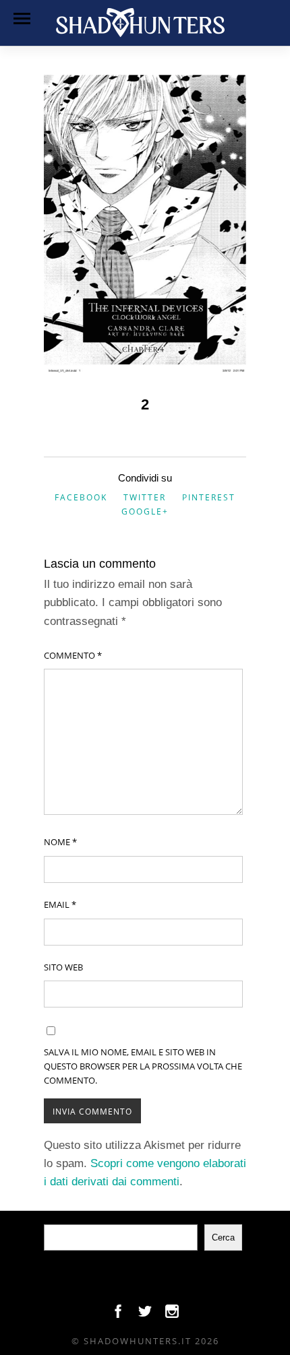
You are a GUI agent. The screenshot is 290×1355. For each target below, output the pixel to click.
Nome (60, 842)
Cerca (223, 1237)
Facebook (81, 497)
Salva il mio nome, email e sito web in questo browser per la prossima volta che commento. (143, 1066)
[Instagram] (172, 1315)
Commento (73, 655)
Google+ (145, 511)
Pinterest (208, 497)
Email (60, 904)
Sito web (63, 967)
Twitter (144, 497)
